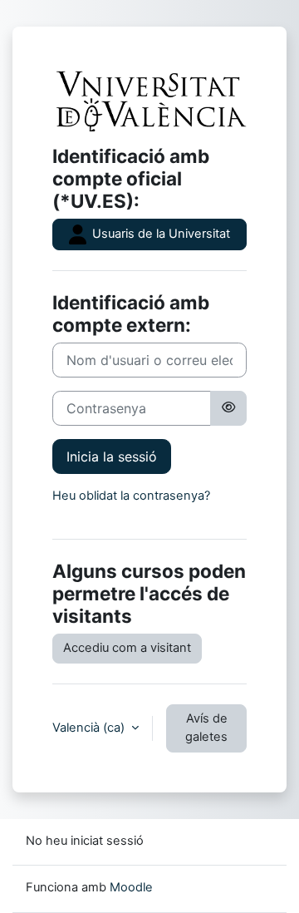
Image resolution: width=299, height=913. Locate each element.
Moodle (131, 887)
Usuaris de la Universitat (159, 233)
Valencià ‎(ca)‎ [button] (90, 727)
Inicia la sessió (111, 456)
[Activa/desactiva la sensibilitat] (228, 408)
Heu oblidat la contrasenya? (131, 495)
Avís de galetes (206, 727)
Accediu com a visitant (127, 647)
